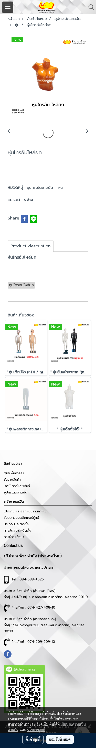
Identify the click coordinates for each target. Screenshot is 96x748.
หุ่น (60, 187)
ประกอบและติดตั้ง (16, 524)
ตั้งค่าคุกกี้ (33, 739)
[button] (89, 7)
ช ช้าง (28, 200)
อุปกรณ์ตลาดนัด (40, 187)
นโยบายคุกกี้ (36, 729)
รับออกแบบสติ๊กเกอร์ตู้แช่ (21, 517)
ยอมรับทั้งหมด (60, 739)
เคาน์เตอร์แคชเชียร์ (17, 486)
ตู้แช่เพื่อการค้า (14, 473)
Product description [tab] (30, 246)
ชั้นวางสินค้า (12, 479)
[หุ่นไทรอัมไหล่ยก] (48, 77)
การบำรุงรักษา (14, 537)
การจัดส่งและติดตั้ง (17, 530)
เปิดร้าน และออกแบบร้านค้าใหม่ (25, 511)
